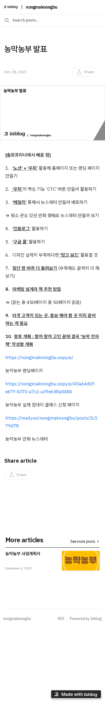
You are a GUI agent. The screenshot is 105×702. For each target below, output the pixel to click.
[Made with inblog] (76, 695)
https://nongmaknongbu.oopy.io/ (39, 357)
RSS (61, 618)
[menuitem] (85, 72)
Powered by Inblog (86, 618)
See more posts (82, 541)
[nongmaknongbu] (10, 7)
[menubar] (85, 72)
